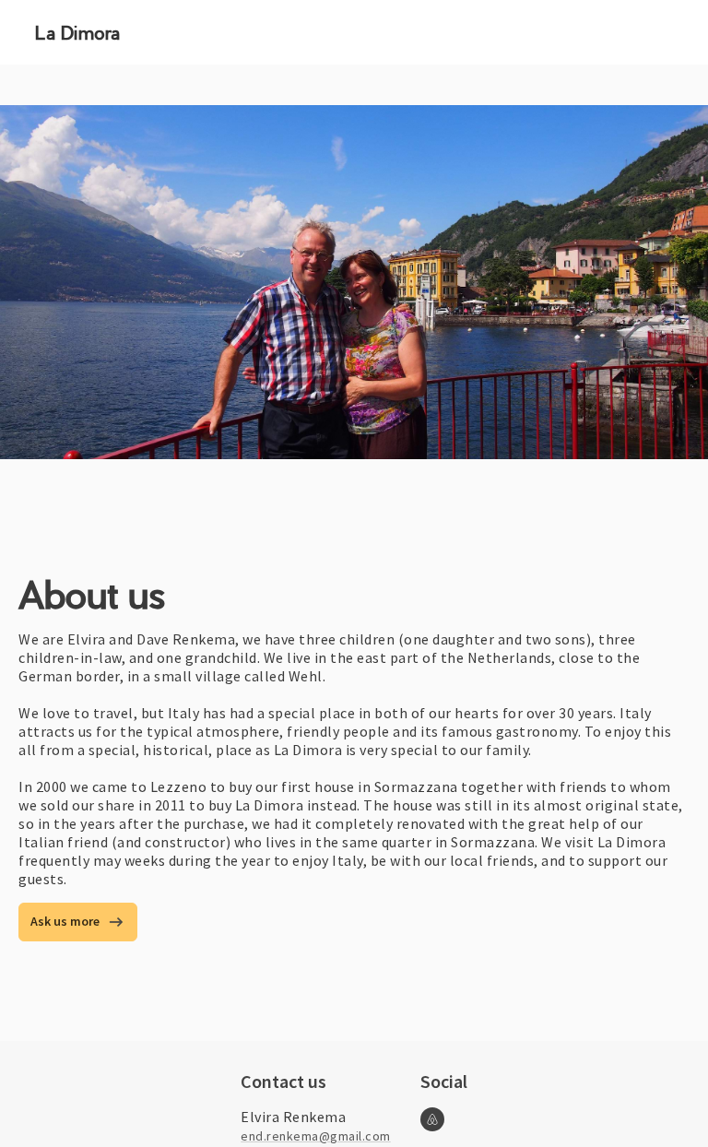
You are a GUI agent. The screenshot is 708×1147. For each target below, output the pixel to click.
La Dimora (78, 32)
